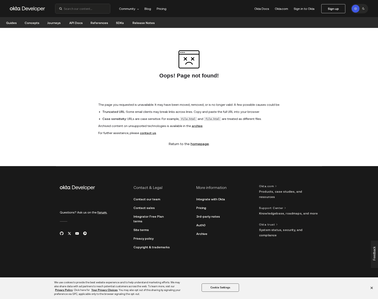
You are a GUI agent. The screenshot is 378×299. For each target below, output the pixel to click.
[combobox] (82, 8)
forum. (102, 212)
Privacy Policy (64, 290)
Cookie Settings (220, 287)
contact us (148, 133)
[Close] (371, 287)
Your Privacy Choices (104, 290)
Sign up (333, 8)
